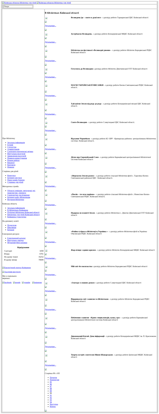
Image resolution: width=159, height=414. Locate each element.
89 (51, 391)
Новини (10, 167)
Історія (10, 145)
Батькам (10, 230)
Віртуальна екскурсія (16, 154)
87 (51, 386)
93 (51, 400)
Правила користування (17, 158)
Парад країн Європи (16, 180)
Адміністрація (13, 149)
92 (51, 398)
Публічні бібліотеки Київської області (23, 212)
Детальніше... (50, 26)
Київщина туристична (16, 217)
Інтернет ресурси (14, 178)
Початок (53, 377)
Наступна (54, 404)
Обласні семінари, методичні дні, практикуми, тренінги (21, 192)
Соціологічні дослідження (18, 195)
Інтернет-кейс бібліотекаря (18, 197)
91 (51, 395)
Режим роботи (13, 160)
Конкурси (11, 175)
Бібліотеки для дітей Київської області (23, 215)
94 (51, 402)
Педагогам (11, 225)
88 (51, 389)
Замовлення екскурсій (16, 156)
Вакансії (10, 163)
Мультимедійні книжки (17, 243)
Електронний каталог (16, 238)
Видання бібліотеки (15, 199)
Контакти (11, 165)
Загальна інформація (16, 143)
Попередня (54, 380)
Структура (11, 147)
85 (51, 382)
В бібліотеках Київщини (17, 210)
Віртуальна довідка (15, 240)
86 (51, 384)
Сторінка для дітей (15, 182)
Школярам (11, 227)
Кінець (53, 406)
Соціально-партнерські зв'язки (20, 151)
